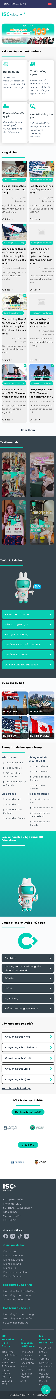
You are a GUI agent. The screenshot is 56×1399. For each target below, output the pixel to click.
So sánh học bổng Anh (13, 313)
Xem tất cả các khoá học (16, 1088)
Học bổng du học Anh (40, 801)
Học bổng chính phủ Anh (18, 1295)
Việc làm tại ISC (12, 1216)
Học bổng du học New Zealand (40, 815)
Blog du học (10, 1211)
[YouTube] (26, 1236)
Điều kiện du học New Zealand (12, 775)
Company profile (13, 1199)
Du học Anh (10, 1251)
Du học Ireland (12, 1263)
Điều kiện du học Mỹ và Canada (14, 783)
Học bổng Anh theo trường (19, 1291)
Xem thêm (28, 430)
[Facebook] (5, 1236)
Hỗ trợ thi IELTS (12, 1203)
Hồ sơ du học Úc (14, 768)
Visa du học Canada (15, 818)
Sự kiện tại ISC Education (17, 1207)
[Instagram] (12, 1236)
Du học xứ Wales (13, 1259)
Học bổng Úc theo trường (14, 243)
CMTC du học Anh (41, 766)
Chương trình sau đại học (14, 180)
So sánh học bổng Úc (15, 1322)
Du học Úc (9, 1267)
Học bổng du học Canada (40, 823)
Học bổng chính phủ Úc (17, 1318)
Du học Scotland (13, 1255)
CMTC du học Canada (38, 787)
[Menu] (51, 14)
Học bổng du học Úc (43, 807)
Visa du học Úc (13, 804)
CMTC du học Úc (41, 771)
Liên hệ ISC (9, 1220)
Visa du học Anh (13, 799)
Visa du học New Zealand (12, 811)
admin (23, 268)
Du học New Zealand (15, 1272)
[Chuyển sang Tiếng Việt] (50, 4)
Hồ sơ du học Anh (14, 762)
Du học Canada (12, 1276)
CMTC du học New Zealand (40, 778)
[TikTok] (19, 1236)
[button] (14, 475)
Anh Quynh (21, 201)
